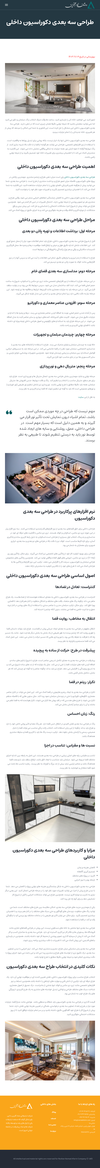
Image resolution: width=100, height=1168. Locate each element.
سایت (81, 397)
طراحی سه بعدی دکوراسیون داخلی (79, 177)
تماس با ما (52, 1124)
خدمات (53, 1118)
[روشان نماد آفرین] (80, 5)
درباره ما (53, 1131)
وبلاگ (54, 1112)
